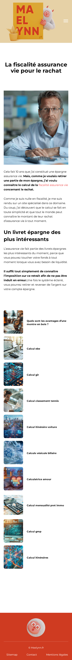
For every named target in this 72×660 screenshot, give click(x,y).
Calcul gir (33, 374)
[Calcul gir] (13, 374)
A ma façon (36, 56)
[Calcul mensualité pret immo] (13, 504)
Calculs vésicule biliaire (41, 453)
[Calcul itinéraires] (13, 557)
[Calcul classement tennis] (13, 400)
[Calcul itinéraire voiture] (13, 426)
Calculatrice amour (39, 479)
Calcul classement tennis (43, 400)
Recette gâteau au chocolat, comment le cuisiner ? (51, 590)
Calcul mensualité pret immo (45, 505)
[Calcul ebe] (13, 348)
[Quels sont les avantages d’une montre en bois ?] (13, 322)
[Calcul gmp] (13, 531)
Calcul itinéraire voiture (42, 426)
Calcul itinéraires (37, 557)
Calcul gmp (34, 531)
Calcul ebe (33, 348)
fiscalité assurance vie (53, 185)
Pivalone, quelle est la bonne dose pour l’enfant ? (18, 590)
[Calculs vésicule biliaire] (13, 452)
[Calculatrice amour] (13, 478)
